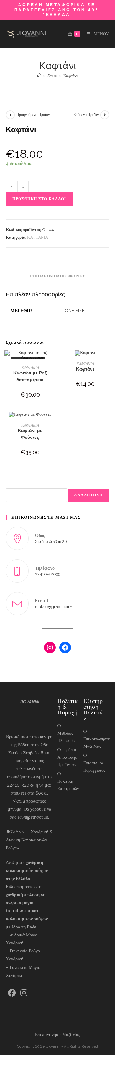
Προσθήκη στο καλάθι (39, 199)
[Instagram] (50, 647)
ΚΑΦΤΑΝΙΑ (37, 237)
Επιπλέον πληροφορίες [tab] (57, 276)
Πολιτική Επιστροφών (68, 785)
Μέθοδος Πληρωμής (66, 737)
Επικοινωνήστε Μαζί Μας (96, 742)
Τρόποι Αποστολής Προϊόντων (67, 757)
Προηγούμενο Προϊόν (33, 114)
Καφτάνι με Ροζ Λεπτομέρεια (30, 376)
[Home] (39, 75)
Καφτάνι (70, 75)
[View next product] (104, 114)
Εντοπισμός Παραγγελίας (94, 766)
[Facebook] (65, 647)
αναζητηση (88, 495)
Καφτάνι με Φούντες (30, 434)
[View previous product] (10, 114)
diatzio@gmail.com (53, 606)
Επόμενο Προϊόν (86, 114)
